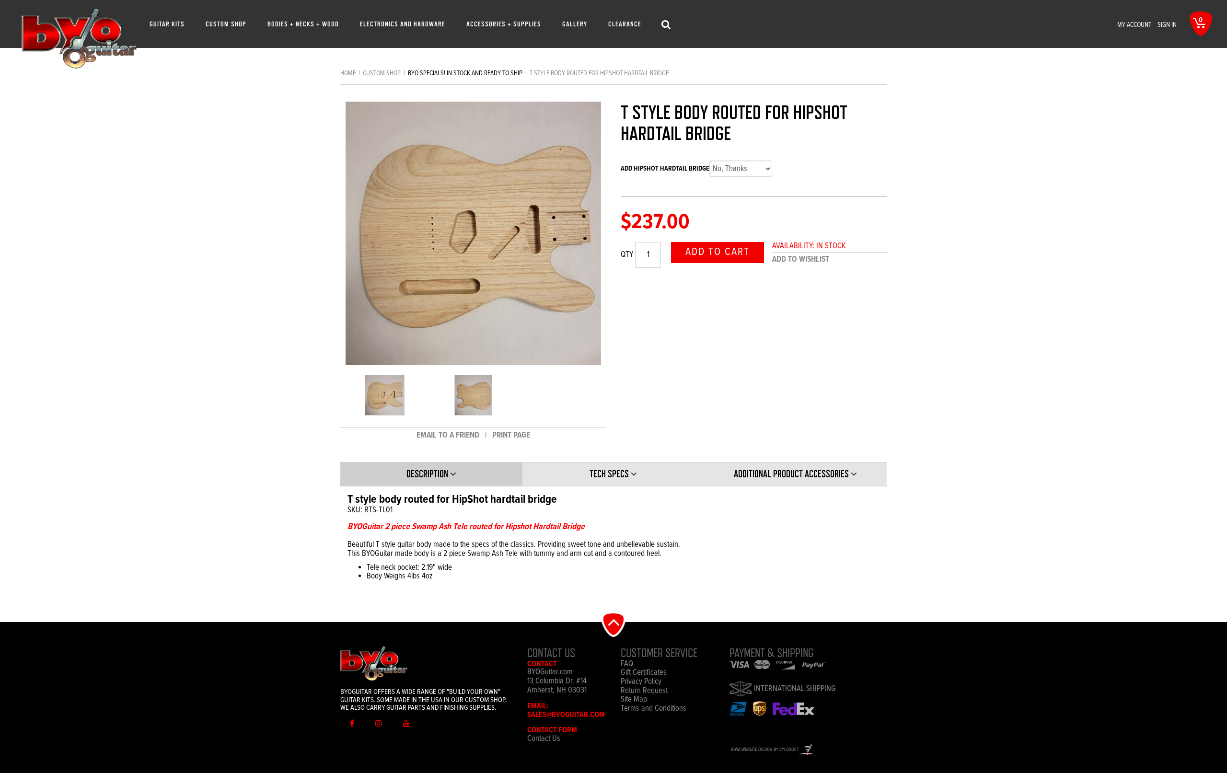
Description (428, 474)
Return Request (644, 691)
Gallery (574, 24)
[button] (614, 624)
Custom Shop (226, 24)
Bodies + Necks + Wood (303, 24)
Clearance (624, 24)
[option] (385, 395)
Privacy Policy (641, 682)
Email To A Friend (449, 435)
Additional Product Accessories (792, 474)
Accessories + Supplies (503, 24)
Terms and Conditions (653, 709)
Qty (627, 255)
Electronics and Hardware (402, 24)
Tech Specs (610, 474)
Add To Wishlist (800, 259)
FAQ (627, 664)
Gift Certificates (644, 673)
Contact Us (543, 739)
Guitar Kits (167, 24)
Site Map (634, 699)
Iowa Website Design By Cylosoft (765, 750)
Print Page (511, 435)
